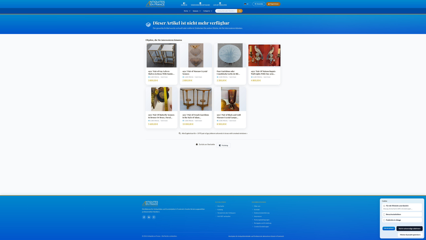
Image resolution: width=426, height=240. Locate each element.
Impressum (258, 216)
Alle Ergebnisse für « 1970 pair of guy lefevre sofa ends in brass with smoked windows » (214, 133)
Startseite (220, 206)
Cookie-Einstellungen (261, 226)
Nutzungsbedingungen (261, 220)
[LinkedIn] (149, 217)
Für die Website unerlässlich (397, 206)
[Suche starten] (240, 11)
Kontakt (257, 209)
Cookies (384, 201)
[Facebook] (144, 217)
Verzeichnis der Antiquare (226, 213)
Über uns (257, 206)
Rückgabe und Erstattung (262, 223)
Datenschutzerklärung (261, 213)
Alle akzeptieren (389, 228)
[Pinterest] (154, 217)
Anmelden (260, 4)
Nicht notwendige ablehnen (409, 228)
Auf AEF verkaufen (223, 216)
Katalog (225, 145)
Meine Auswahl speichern (410, 235)
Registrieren (274, 4)
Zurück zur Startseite (207, 144)
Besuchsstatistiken (393, 214)
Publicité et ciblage (393, 220)
